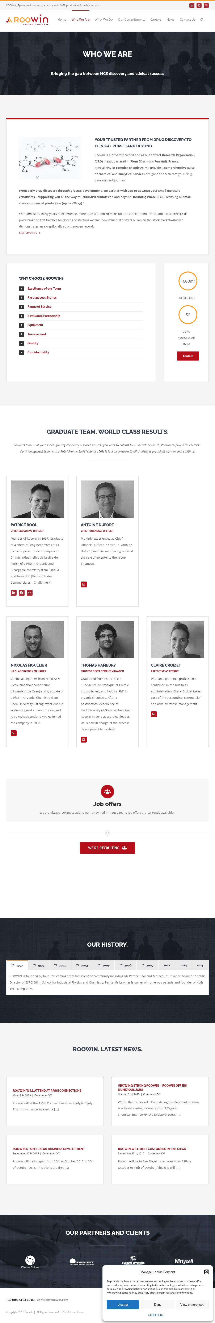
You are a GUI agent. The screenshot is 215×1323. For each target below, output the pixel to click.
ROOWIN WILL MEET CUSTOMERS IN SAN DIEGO (152, 1149)
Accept (123, 1304)
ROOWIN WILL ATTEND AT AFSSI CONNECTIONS (47, 1090)
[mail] (30, 593)
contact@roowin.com (52, 1300)
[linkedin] (14, 593)
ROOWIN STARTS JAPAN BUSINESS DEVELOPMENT (49, 1149)
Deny (157, 1304)
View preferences (192, 1304)
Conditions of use (73, 1312)
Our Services (29, 233)
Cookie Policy (155, 1314)
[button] (207, 1272)
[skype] (22, 593)
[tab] (17, 965)
